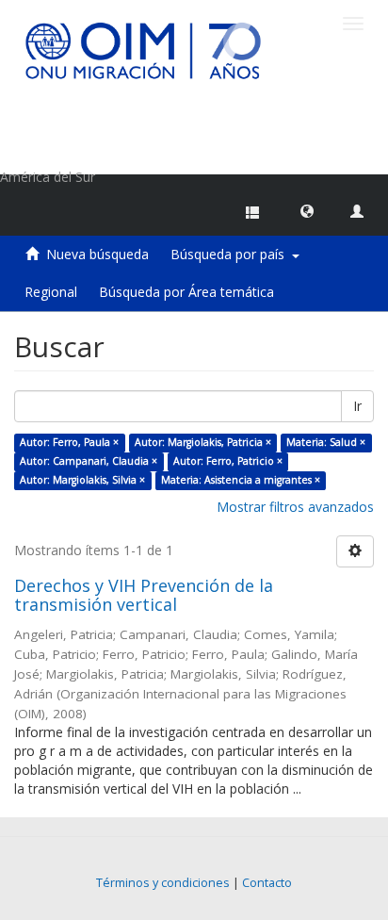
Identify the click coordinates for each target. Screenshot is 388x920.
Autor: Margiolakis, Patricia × (203, 442)
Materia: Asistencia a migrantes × (240, 479)
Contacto (267, 883)
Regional (50, 292)
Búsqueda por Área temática (186, 292)
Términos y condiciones (163, 883)
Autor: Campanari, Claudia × (88, 461)
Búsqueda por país (231, 254)
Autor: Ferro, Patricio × (228, 461)
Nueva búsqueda (97, 254)
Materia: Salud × (325, 442)
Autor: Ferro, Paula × (69, 442)
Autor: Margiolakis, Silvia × (82, 479)
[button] (307, 210)
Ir (357, 406)
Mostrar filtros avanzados (295, 507)
